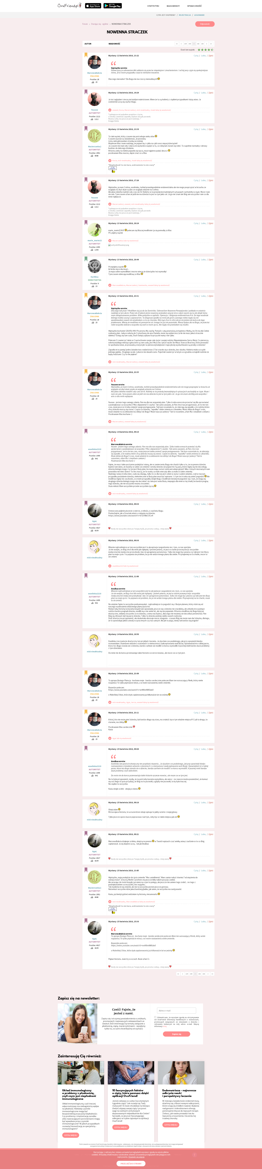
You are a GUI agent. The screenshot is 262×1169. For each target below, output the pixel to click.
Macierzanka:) (94, 146)
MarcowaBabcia (94, 73)
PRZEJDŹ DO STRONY (131, 1163)
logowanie (199, 15)
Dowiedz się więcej (136, 1157)
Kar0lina (94, 277)
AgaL (94, 521)
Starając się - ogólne (99, 24)
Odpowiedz (205, 24)
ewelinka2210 (94, 449)
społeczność (194, 5)
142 (198, 44)
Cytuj (196, 55)
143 (202, 44)
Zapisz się (176, 1034)
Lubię (203, 55)
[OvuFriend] (69, 7)
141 (194, 44)
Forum (85, 24)
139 (185, 44)
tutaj (164, 1026)
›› (211, 43)
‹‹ (177, 43)
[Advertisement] (68, 57)
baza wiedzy (173, 5)
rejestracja (185, 15)
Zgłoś (210, 55)
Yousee (94, 110)
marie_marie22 (95, 240)
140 (189, 44)
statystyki (153, 5)
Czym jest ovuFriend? (165, 15)
